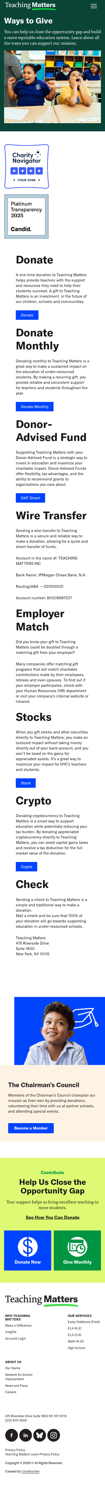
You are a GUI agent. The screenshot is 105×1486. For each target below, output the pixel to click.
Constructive (30, 1471)
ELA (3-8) (74, 1335)
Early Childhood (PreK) (84, 1322)
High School (76, 1348)
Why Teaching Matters (17, 1317)
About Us (13, 1362)
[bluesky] (39, 1435)
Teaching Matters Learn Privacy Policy (32, 1454)
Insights (10, 1332)
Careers (10, 1392)
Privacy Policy (15, 1450)
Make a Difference (18, 1325)
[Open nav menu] (94, 6)
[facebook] (11, 1435)
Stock (26, 783)
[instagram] (53, 1435)
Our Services (79, 1316)
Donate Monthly (34, 406)
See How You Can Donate (53, 1217)
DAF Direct (30, 498)
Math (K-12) (76, 1341)
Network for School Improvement (18, 1377)
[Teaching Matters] (30, 6)
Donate (27, 315)
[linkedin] (25, 1435)
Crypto (26, 866)
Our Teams (12, 1368)
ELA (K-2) (74, 1328)
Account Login (15, 1338)
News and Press (16, 1386)
